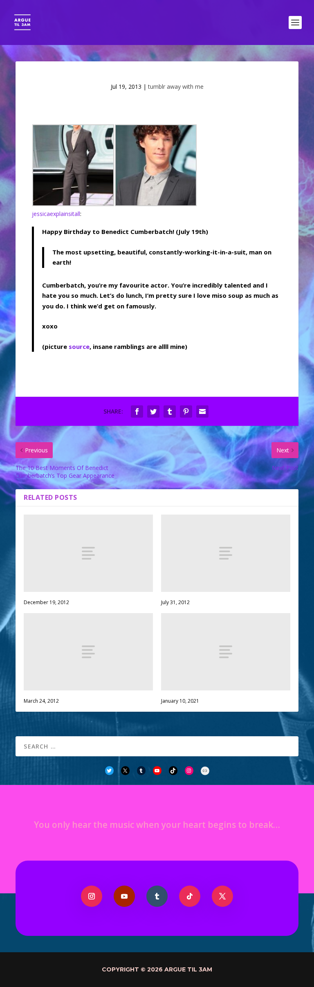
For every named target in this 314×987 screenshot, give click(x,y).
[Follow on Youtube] (124, 896)
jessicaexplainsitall (56, 214)
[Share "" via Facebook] (137, 411)
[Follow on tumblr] (157, 896)
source (79, 346)
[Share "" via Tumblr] (169, 411)
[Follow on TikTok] (189, 896)
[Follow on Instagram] (91, 896)
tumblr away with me (176, 86)
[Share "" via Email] (202, 411)
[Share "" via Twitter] (153, 411)
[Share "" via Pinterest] (186, 411)
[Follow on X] (222, 896)
